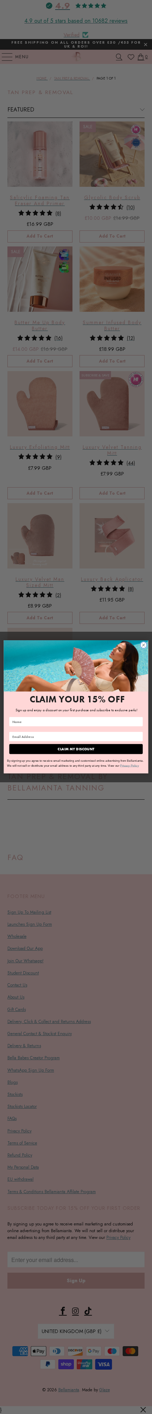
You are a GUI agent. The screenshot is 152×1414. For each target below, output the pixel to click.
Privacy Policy (129, 765)
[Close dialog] (143, 645)
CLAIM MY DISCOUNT (76, 749)
